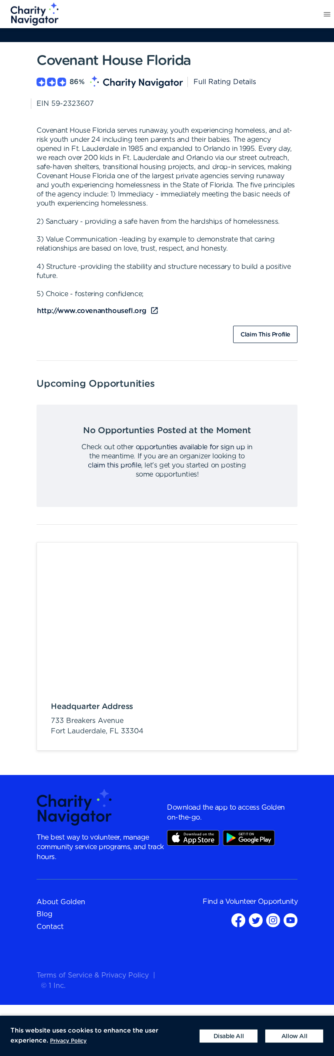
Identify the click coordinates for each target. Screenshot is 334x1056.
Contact (50, 926)
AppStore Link (193, 838)
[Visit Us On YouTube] (290, 920)
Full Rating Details (225, 81)
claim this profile (114, 465)
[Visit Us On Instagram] (273, 920)
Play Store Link (249, 838)
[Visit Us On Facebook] (238, 920)
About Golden (61, 902)
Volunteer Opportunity (261, 901)
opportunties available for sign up (190, 447)
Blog (45, 914)
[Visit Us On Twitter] (256, 920)
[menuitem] (29, 14)
